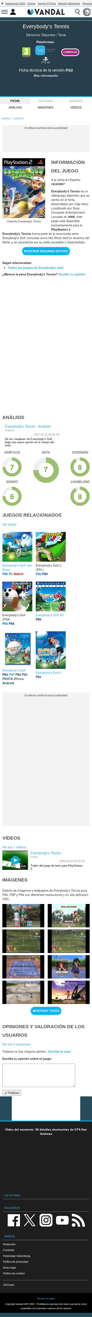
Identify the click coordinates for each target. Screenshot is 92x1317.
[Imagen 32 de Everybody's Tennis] (23, 992)
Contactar (8, 1250)
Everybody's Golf (13, 670)
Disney (31, 3)
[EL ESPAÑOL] (87, 12)
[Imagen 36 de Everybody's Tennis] (23, 941)
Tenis (62, 34)
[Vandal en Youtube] (62, 1219)
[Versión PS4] (45, 60)
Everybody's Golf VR (50, 615)
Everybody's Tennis (46, 26)
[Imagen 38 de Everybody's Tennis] (23, 915)
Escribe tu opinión (72, 274)
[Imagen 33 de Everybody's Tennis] (69, 967)
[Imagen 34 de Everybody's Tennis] (23, 967)
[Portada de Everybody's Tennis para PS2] (23, 188)
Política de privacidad (15, 1261)
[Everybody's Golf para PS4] (17, 648)
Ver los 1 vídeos (14, 847)
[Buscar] (77, 12)
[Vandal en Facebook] (14, 1219)
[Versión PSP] (51, 50)
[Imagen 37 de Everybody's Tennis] (69, 915)
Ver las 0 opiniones (16, 1044)
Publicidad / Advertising (16, 1256)
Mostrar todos (46, 1010)
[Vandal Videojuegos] (46, 11)
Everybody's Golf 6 (48, 672)
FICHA (15, 101)
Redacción (9, 1244)
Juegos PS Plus (47, 3)
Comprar (70, 52)
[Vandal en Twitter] (30, 1219)
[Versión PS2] (40, 50)
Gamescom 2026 (15, 3)
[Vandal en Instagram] (46, 1219)
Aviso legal (9, 1267)
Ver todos (9, 524)
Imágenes (45, 107)
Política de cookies (14, 1273)
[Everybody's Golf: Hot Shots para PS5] (17, 546)
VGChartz (8, 1284)
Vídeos (76, 107)
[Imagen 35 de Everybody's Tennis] (69, 941)
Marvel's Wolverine (69, 3)
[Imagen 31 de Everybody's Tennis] (69, 992)
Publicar (13, 1092)
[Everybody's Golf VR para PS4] (51, 596)
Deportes (48, 34)
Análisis (15, 107)
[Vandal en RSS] (78, 1219)
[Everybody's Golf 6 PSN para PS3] (51, 649)
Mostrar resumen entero (46, 251)
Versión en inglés (46, 1298)
